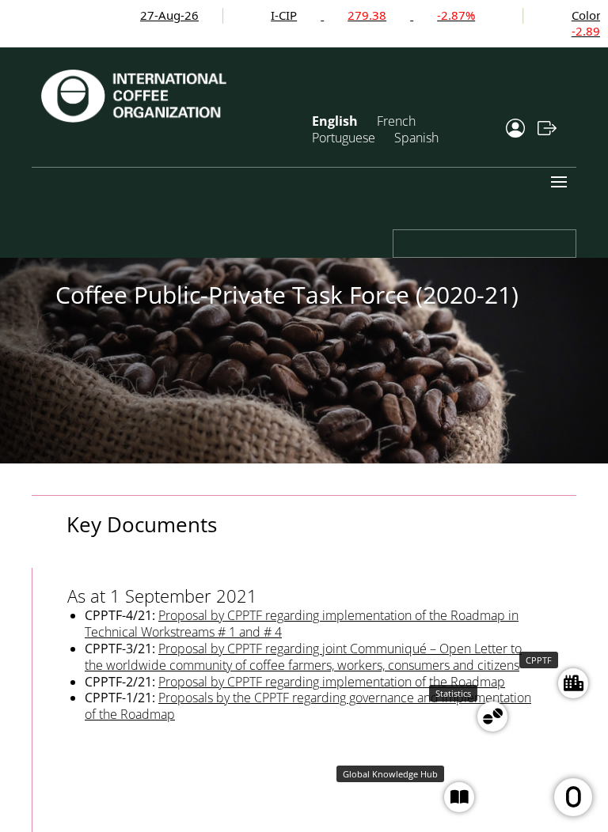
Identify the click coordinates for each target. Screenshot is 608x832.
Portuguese (343, 137)
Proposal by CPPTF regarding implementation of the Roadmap (331, 681)
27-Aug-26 (146, 15)
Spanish (416, 137)
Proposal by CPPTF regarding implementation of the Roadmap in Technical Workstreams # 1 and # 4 (302, 624)
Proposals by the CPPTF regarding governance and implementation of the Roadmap (308, 706)
